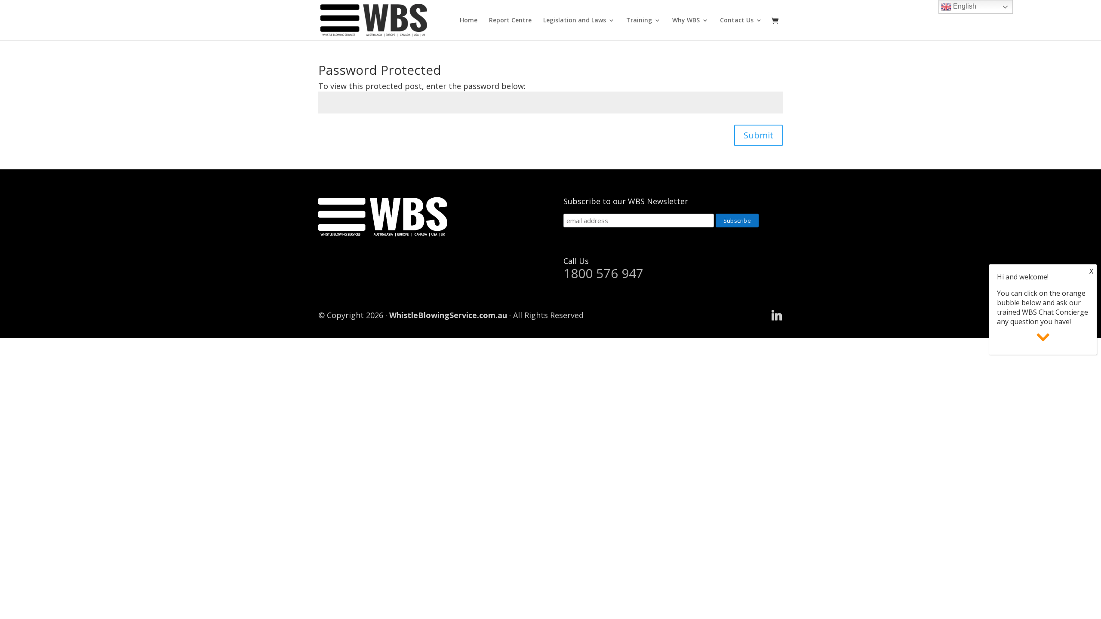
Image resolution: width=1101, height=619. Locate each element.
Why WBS (686, 20)
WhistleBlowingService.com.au (448, 315)
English (963, 6)
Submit (758, 135)
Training (639, 20)
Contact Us (736, 20)
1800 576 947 (603, 273)
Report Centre (510, 20)
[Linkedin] (776, 315)
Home (468, 20)
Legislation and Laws (574, 20)
